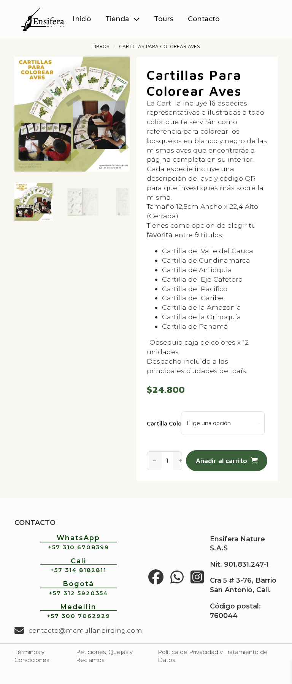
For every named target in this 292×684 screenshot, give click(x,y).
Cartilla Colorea (160, 423)
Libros (101, 46)
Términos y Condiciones (31, 656)
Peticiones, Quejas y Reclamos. (104, 656)
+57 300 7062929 (78, 616)
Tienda (117, 19)
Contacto (203, 19)
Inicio (82, 19)
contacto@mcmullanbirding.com (85, 630)
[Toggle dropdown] (136, 19)
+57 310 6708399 (78, 547)
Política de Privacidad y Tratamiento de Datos (213, 656)
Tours (163, 19)
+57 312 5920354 (78, 593)
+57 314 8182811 (78, 570)
